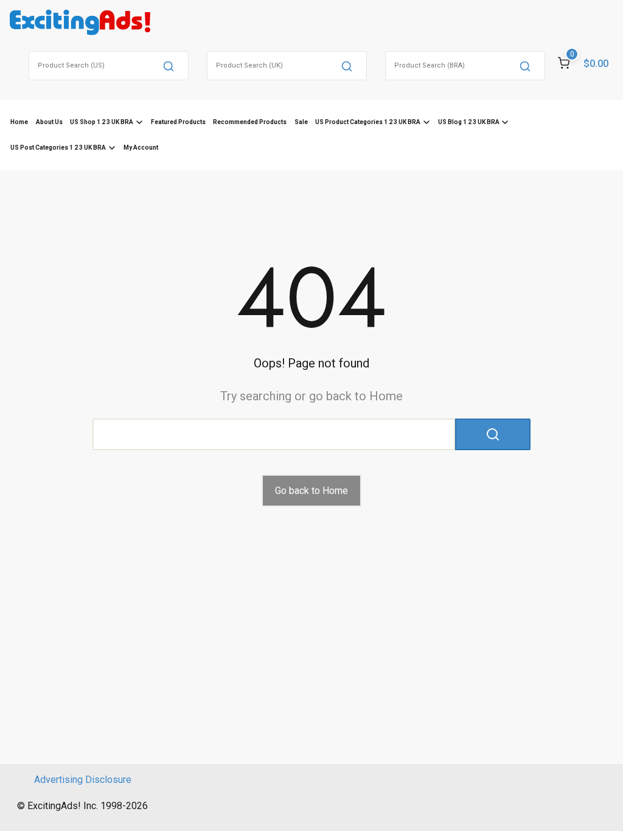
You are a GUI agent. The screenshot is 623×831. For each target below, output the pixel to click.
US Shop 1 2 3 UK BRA (101, 122)
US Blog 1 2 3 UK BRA (468, 122)
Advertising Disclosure (82, 779)
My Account (141, 147)
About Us (49, 122)
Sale (301, 122)
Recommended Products (250, 122)
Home (19, 122)
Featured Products (178, 122)
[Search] (168, 66)
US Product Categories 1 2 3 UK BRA (367, 122)
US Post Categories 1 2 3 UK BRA (58, 147)
